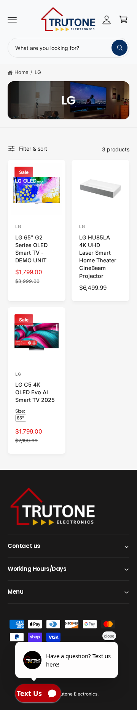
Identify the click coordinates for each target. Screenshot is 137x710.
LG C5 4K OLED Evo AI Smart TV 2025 (35, 392)
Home (21, 72)
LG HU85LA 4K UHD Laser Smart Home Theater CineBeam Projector (97, 256)
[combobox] (68, 48)
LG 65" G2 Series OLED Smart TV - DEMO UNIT (31, 248)
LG (38, 72)
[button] (12, 19)
